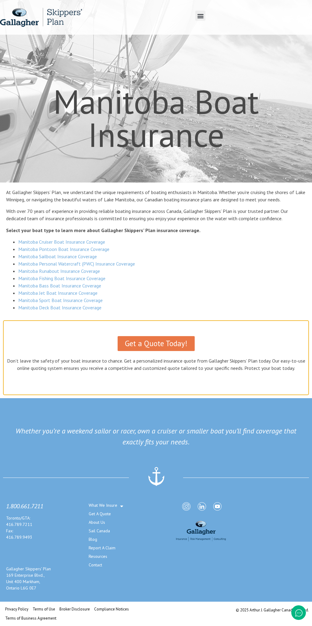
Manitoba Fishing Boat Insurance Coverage (61, 278)
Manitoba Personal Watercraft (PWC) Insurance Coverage (76, 264)
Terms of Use (44, 609)
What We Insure (103, 505)
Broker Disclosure (74, 609)
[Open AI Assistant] (298, 612)
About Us (97, 522)
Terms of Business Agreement (30, 618)
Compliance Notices (111, 609)
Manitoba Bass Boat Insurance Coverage (59, 286)
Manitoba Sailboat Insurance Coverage (57, 256)
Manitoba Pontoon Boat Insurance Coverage (63, 249)
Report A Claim (102, 548)
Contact (95, 565)
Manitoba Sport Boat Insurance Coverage (60, 300)
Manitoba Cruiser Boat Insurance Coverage (61, 242)
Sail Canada (99, 531)
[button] (200, 16)
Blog (93, 539)
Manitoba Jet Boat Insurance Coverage (58, 293)
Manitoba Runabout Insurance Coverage (59, 271)
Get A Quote (100, 513)
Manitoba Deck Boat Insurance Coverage (59, 307)
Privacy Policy (16, 609)
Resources (98, 556)
